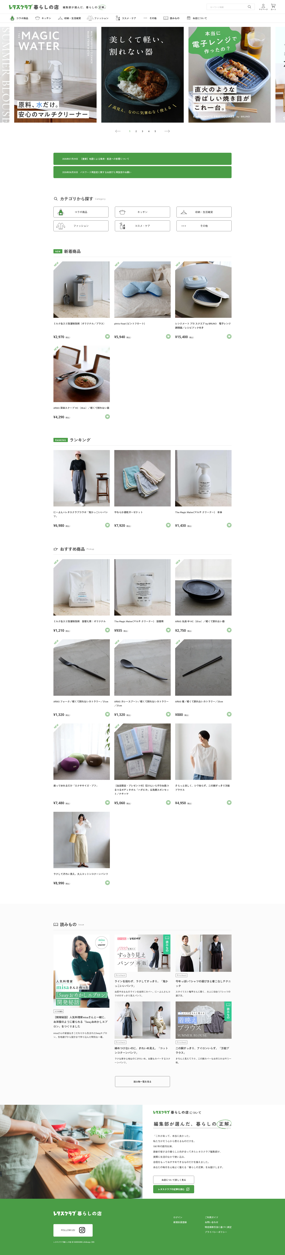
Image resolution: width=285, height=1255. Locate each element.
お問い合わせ (211, 1222)
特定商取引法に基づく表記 (218, 1227)
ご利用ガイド (211, 1217)
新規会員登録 (180, 1222)
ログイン (177, 1217)
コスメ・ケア (142, 226)
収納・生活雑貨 (204, 212)
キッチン (142, 212)
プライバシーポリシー (216, 1231)
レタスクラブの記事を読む (171, 1189)
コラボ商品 (81, 212)
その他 (204, 226)
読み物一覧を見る (142, 1081)
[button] (118, 131)
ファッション (81, 226)
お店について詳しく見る (174, 1179)
